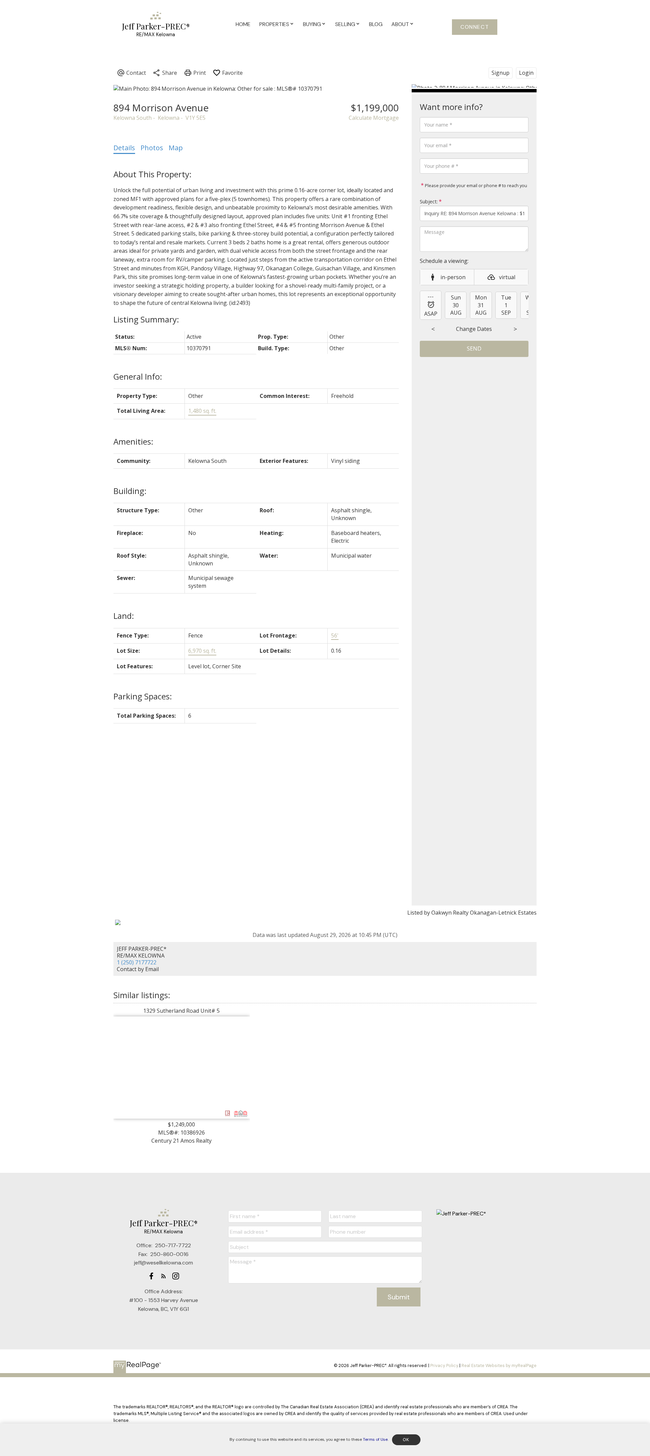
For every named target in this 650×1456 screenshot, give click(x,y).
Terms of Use (375, 1439)
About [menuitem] (400, 24)
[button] (474, 27)
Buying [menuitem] (312, 24)
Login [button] (526, 72)
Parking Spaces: (142, 696)
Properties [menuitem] (274, 24)
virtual (507, 277)
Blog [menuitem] (376, 24)
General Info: (137, 376)
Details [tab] (124, 147)
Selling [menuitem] (345, 24)
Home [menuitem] (243, 24)
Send (474, 348)
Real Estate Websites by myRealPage (499, 1365)
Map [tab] (176, 147)
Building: (130, 490)
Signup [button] (501, 72)
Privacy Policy (444, 1365)
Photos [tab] (151, 147)
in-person (452, 277)
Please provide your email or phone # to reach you (475, 185)
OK (406, 1439)
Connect (474, 27)
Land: (123, 615)
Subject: (429, 201)
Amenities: (133, 441)
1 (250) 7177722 (136, 962)
